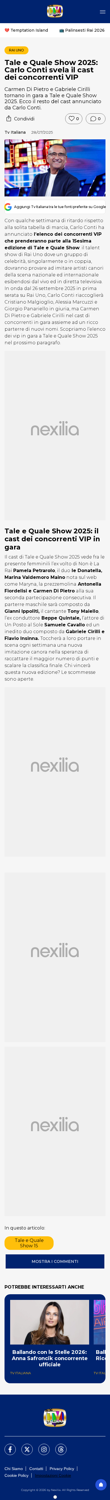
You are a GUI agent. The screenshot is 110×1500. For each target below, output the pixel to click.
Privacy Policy (62, 1468)
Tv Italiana (15, 132)
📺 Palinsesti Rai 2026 (82, 30)
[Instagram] (40, 1446)
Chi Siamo (14, 1468)
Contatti (36, 1468)
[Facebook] (7, 1446)
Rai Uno (16, 50)
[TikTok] (57, 1446)
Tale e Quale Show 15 (29, 1243)
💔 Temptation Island (26, 30)
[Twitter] (23, 1446)
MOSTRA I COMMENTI (55, 1261)
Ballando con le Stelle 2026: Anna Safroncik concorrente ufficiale (50, 1358)
